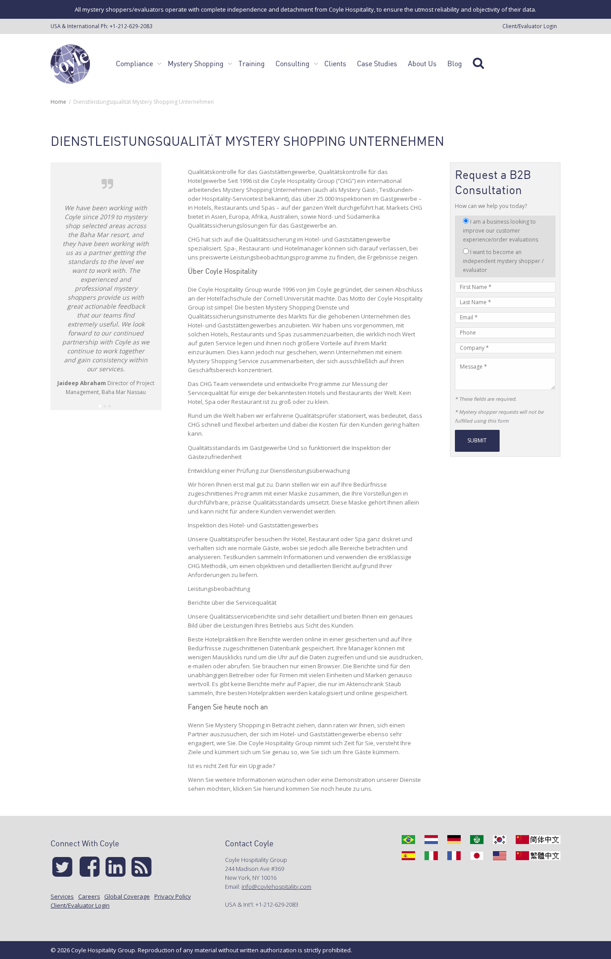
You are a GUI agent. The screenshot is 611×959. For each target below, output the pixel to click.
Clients (335, 63)
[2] (104, 406)
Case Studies (377, 63)
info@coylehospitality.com (276, 887)
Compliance (135, 63)
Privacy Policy (172, 896)
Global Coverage (127, 896)
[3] (109, 406)
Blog (454, 63)
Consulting (293, 63)
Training (251, 63)
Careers (89, 896)
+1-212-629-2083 (131, 26)
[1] (99, 406)
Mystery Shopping (196, 63)
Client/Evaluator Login (529, 26)
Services (62, 896)
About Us (422, 63)
